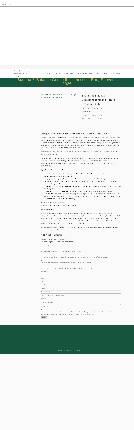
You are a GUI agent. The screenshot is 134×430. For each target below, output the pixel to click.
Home (48, 73)
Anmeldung (59, 350)
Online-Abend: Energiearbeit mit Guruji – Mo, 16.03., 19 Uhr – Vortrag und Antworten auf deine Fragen (74, 257)
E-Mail (43, 285)
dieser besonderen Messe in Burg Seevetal (91, 138)
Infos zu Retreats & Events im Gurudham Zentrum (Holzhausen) (61, 251)
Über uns (57, 73)
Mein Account (115, 73)
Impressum (58, 314)
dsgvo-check (45, 306)
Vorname (44, 271)
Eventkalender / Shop (85, 73)
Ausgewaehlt (45, 246)
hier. (63, 203)
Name (43, 278)
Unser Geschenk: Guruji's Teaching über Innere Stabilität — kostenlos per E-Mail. (67, 268)
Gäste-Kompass (69, 73)
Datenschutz (76, 350)
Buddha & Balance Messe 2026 (90, 134)
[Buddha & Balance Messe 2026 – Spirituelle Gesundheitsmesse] (60, 96)
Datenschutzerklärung (72, 314)
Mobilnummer (45, 292)
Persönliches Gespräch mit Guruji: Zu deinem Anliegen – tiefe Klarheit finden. (66, 262)
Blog (97, 73)
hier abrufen (73, 205)
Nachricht (44, 298)
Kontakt (105, 73)
